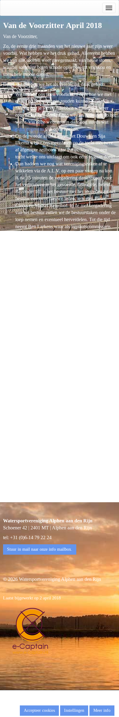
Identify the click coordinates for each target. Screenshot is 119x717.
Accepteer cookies (39, 710)
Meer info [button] (101, 710)
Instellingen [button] (74, 710)
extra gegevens (29, 129)
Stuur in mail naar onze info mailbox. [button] (39, 549)
